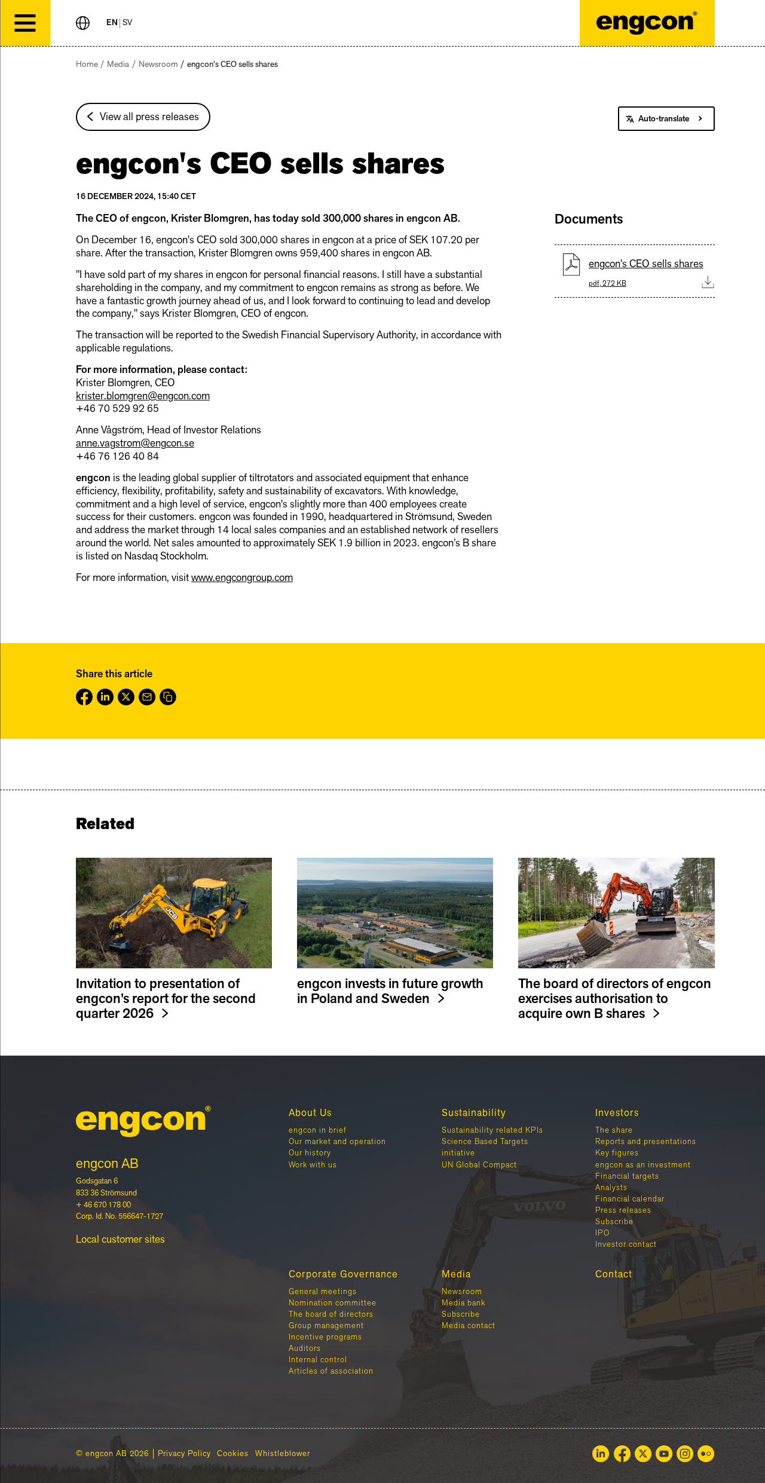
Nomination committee (333, 1303)
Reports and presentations (645, 1141)
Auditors (305, 1348)
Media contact (468, 1325)
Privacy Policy (184, 1454)
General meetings (323, 1291)
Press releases (623, 1210)
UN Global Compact (479, 1165)
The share (614, 1130)
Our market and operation (337, 1141)
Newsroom (158, 64)
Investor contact (626, 1244)
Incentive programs (325, 1337)
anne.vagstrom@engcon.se (135, 443)
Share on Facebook (84, 697)
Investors (617, 1113)
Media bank (463, 1303)
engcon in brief (318, 1130)
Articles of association (331, 1371)
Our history (310, 1153)
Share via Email (147, 697)
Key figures (617, 1153)
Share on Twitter (126, 697)
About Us (310, 1113)
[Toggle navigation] (25, 23)
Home (87, 64)
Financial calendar (630, 1199)
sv (127, 23)
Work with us (313, 1165)
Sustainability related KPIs (492, 1130)
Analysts (611, 1187)
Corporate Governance (343, 1274)
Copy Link (168, 697)
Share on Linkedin (105, 697)
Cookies (233, 1454)
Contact (613, 1274)
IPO (602, 1233)
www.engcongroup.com (242, 578)
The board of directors (331, 1314)
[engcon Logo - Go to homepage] (647, 23)
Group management (326, 1325)
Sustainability (474, 1113)
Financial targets (627, 1176)
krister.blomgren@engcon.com (143, 396)
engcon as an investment (643, 1165)
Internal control (318, 1359)
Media (118, 64)
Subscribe (614, 1221)
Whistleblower (282, 1454)
